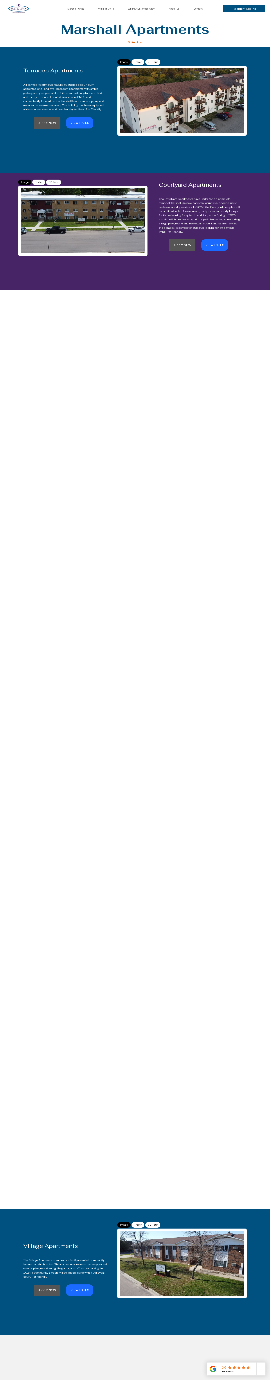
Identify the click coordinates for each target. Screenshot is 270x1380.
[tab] (124, 62)
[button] (244, 8)
